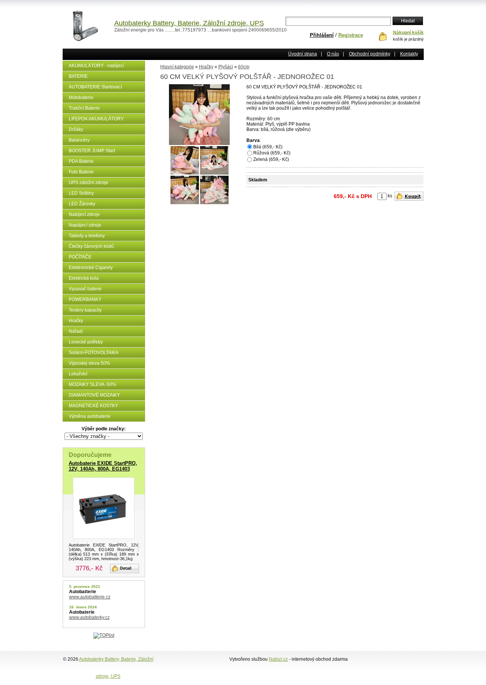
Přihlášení (322, 35)
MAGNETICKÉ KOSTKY (93, 405)
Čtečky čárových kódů (91, 246)
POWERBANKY (85, 299)
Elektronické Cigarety (91, 267)
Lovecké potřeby (86, 342)
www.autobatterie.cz (89, 597)
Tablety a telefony (87, 235)
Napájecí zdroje (85, 225)
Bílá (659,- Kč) (267, 147)
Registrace (350, 35)
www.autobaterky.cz (89, 617)
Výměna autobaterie (89, 416)
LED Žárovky (82, 203)
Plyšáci (225, 66)
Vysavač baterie (85, 288)
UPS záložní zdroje (88, 182)
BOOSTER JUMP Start (92, 150)
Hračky (76, 320)
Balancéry (79, 140)
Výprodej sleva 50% (89, 363)
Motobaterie (81, 97)
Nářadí (76, 331)
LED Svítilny (81, 193)
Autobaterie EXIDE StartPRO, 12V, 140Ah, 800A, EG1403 (103, 466)
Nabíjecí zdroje (84, 214)
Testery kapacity (85, 310)
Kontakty (409, 54)
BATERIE (78, 76)
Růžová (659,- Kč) (271, 153)
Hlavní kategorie (177, 66)
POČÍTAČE (80, 257)
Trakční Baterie (84, 108)
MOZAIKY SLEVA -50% (92, 384)
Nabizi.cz (278, 659)
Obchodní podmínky (369, 54)
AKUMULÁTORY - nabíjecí (96, 65)
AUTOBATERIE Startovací (95, 87)
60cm (243, 66)
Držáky (76, 129)
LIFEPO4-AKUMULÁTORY (96, 118)
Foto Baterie (81, 172)
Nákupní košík (408, 32)
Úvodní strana (302, 54)
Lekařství (78, 373)
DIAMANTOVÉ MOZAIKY (94, 395)
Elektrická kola (84, 278)
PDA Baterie (81, 161)
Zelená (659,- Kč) (271, 159)
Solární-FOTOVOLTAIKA (93, 352)
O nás (333, 54)
